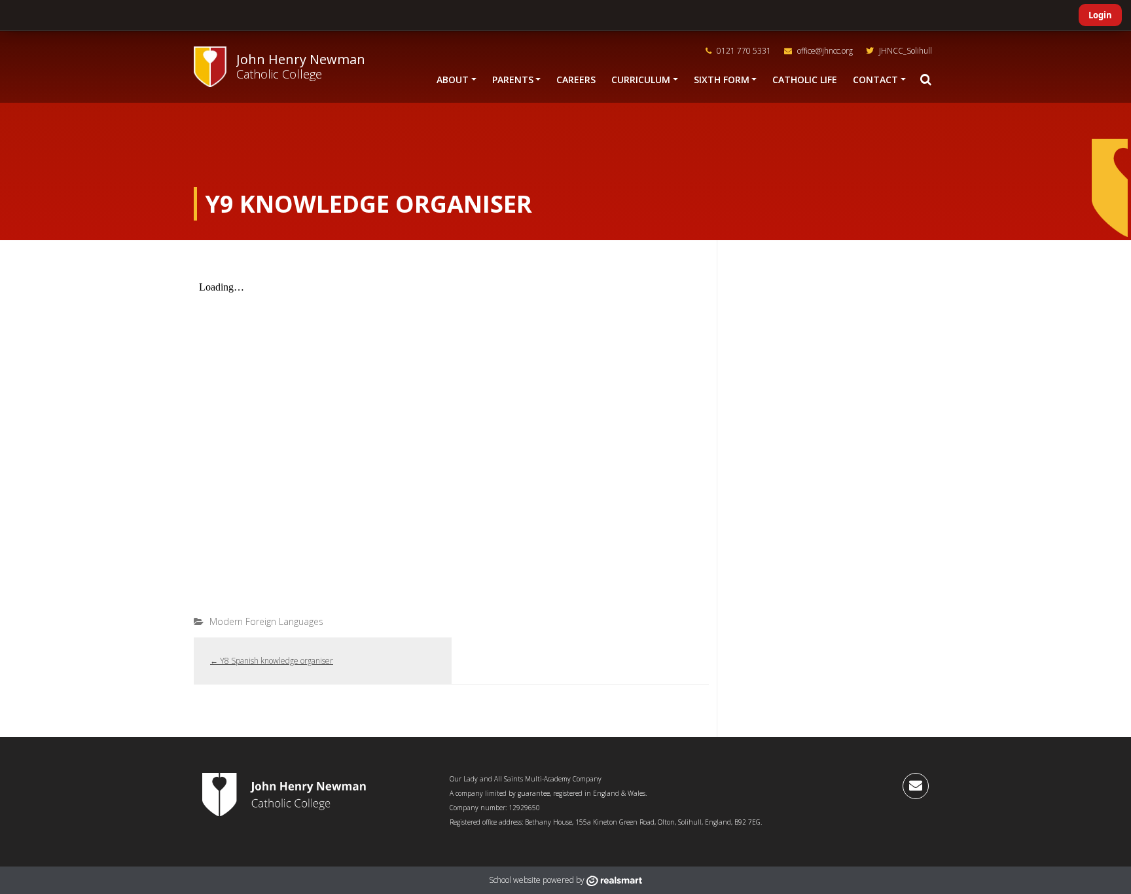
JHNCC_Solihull (904, 50)
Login (1100, 15)
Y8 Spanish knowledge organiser (271, 660)
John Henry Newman (300, 59)
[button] (925, 80)
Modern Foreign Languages (266, 621)
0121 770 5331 (743, 50)
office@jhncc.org (824, 50)
